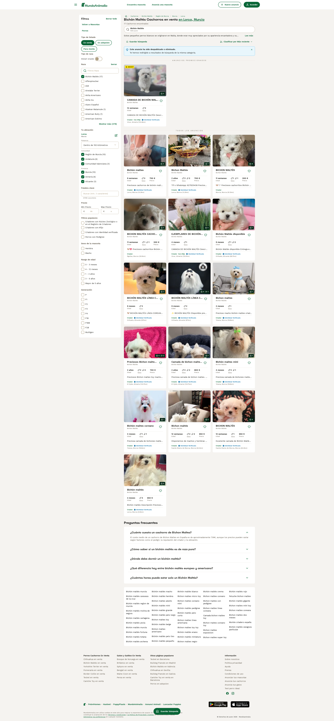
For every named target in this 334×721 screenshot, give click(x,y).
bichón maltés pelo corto (187, 614)
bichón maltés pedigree (189, 608)
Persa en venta (124, 677)
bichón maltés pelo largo (163, 615)
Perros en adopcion (159, 684)
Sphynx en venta (125, 666)
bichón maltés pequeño (163, 641)
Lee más (249, 36)
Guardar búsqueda (138, 41)
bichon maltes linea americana (187, 621)
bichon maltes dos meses (238, 616)
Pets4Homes (94, 704)
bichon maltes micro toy (189, 596)
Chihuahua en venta (93, 659)
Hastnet (107, 704)
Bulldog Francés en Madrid (162, 663)
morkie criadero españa (240, 622)
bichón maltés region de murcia (137, 604)
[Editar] (116, 135)
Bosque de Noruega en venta (130, 659)
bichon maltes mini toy (240, 605)
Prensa (228, 670)
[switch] (98, 59)
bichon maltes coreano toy (214, 624)
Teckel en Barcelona (159, 659)
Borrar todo (111, 19)
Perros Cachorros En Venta (96, 655)
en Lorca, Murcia (191, 19)
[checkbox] (82, 76)
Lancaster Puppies (172, 704)
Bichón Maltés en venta (95, 663)
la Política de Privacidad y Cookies (140, 715)
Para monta (89, 49)
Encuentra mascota (136, 5)
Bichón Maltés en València (162, 666)
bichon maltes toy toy (188, 627)
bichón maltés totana (136, 637)
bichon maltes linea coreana (212, 609)
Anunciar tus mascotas (235, 677)
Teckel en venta (91, 677)
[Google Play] (218, 704)
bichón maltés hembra (162, 596)
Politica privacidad (233, 663)
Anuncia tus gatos (233, 685)
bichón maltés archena (137, 641)
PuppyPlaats (119, 704)
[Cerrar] (252, 50)
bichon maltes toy (160, 620)
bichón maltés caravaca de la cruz (137, 597)
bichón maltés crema (213, 591)
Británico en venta (125, 663)
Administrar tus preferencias (94, 717)
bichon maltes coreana (240, 610)
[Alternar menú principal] (75, 4)
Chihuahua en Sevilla (160, 670)
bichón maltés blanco (188, 591)
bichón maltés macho (162, 591)
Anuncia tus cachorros (235, 681)
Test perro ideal (232, 688)
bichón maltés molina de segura (138, 612)
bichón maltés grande (162, 610)
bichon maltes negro (187, 641)
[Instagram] (232, 693)
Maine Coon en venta (127, 674)
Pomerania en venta (93, 670)
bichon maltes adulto (162, 601)
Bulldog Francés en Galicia (162, 674)
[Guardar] (161, 101)
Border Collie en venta (94, 674)
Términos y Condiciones (117, 715)
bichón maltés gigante (239, 601)
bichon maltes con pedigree (212, 602)
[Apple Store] (240, 704)
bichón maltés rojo (238, 591)
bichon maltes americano (158, 630)
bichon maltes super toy (214, 637)
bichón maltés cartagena (137, 618)
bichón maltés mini (161, 605)
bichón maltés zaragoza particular (240, 628)
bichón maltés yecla (135, 623)
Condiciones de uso (234, 674)
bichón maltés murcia (136, 591)
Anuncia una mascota (162, 5)
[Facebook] (227, 693)
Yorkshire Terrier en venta (96, 666)
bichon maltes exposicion (210, 631)
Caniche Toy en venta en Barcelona (161, 678)
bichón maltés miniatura (189, 637)
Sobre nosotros (232, 659)
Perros (85, 31)
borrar (114, 64)
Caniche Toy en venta (94, 681)
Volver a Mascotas (91, 24)
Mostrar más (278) (108, 124)
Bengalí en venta (125, 670)
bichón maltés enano (188, 632)
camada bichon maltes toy (214, 616)
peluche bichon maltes (240, 596)
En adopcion (103, 43)
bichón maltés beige (161, 624)
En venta (88, 43)
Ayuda (227, 666)
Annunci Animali (153, 704)
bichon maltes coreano (214, 596)
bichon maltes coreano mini (188, 602)
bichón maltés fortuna (136, 632)
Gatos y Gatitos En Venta (129, 655)
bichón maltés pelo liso (163, 636)
